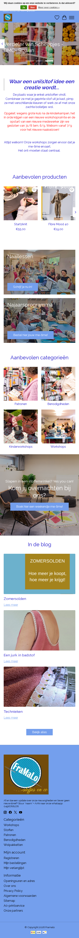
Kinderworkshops (21, 446)
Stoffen (8, 830)
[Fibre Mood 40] (58, 203)
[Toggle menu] (71, 17)
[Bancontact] (44, 932)
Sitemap (9, 900)
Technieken (13, 712)
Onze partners (13, 910)
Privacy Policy (13, 891)
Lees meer (11, 605)
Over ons (10, 886)
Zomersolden (15, 599)
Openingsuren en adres (19, 881)
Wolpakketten (13, 845)
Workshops (58, 446)
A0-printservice (14, 905)
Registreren (11, 858)
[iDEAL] (33, 932)
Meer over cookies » (49, 7)
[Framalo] (8, 17)
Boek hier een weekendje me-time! (39, 506)
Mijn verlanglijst (14, 868)
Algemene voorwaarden (20, 896)
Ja (23, 7)
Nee (32, 7)
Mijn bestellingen (15, 863)
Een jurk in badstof (19, 655)
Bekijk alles (39, 732)
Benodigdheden (58, 404)
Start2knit (20, 224)
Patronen (21, 404)
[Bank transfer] (38, 932)
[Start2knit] (21, 203)
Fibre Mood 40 (58, 224)
